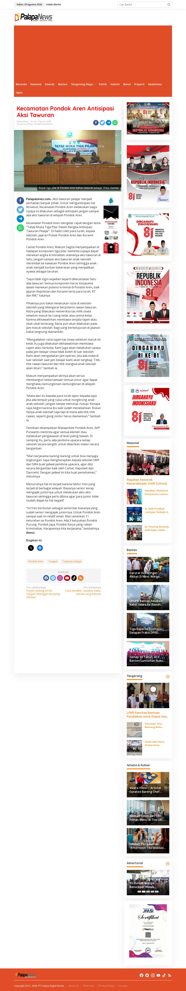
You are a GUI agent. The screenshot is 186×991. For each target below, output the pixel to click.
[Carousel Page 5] (157, 892)
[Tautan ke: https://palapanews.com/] (167, 676)
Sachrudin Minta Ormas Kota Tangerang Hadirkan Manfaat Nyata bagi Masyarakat (156, 743)
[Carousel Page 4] (152, 892)
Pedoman (88, 985)
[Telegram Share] (108, 122)
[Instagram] (60, 578)
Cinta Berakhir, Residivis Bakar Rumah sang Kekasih (83, 591)
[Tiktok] (74, 578)
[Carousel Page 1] (139, 892)
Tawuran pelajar (71, 561)
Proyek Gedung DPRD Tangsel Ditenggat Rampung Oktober (43, 592)
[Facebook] (46, 578)
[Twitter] (53, 578)
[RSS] (81, 578)
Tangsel (52, 561)
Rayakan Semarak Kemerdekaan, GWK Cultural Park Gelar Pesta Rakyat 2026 (148, 481)
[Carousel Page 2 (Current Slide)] (143, 892)
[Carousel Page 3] (148, 892)
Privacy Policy (106, 985)
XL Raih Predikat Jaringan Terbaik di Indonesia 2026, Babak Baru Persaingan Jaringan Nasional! (156, 510)
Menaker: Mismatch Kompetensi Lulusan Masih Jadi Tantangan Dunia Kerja (157, 492)
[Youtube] (67, 578)
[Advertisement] (93, 52)
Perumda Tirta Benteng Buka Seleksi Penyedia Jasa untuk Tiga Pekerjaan (155, 725)
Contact (122, 985)
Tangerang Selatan (43, 124)
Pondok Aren (35, 561)
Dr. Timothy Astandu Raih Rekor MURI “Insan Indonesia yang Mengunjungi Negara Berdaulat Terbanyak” (157, 528)
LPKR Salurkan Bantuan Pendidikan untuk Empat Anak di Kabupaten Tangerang (147, 714)
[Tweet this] (102, 122)
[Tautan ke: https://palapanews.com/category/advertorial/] (167, 864)
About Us (74, 985)
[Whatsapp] (115, 122)
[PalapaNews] (33, 17)
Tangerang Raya (25, 124)
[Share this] (96, 122)
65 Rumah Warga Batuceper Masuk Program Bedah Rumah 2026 (146, 885)
